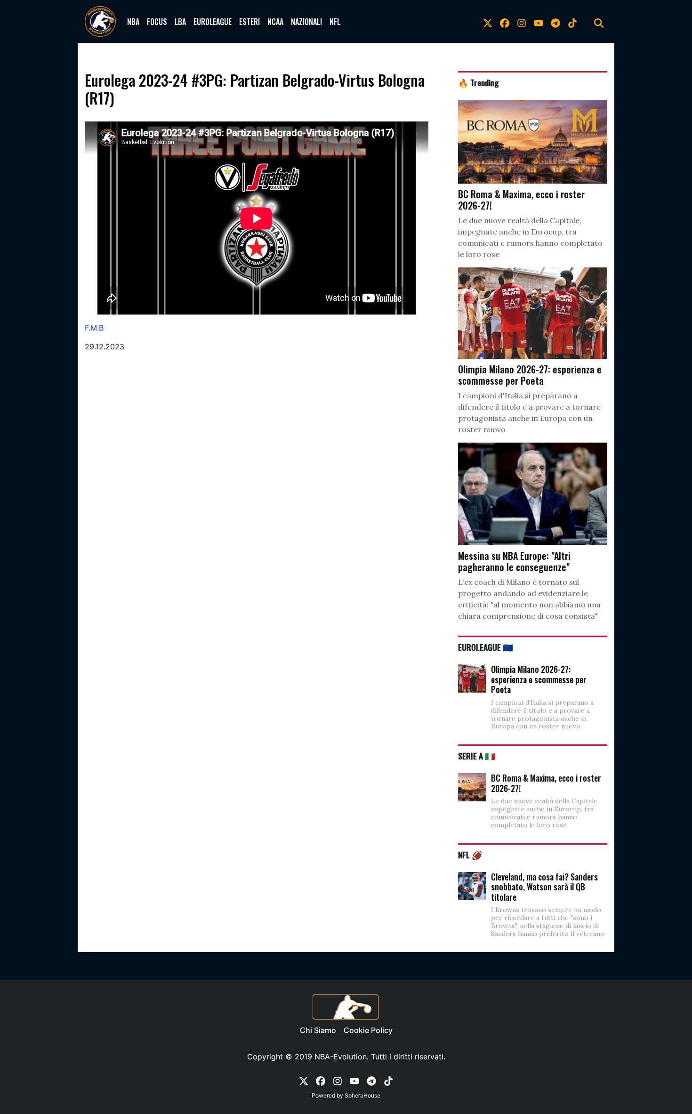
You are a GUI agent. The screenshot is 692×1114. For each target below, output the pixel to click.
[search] (598, 21)
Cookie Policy (368, 1030)
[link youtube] (538, 21)
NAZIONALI (306, 21)
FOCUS (157, 21)
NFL (335, 21)
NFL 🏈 (470, 854)
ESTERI (249, 21)
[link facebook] (504, 21)
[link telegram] (555, 21)
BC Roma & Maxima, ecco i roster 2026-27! (546, 783)
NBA (133, 21)
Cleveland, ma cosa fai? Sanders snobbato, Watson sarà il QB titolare (544, 887)
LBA (180, 21)
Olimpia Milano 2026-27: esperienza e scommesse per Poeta (539, 679)
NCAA (275, 21)
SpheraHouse (362, 1095)
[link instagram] (521, 21)
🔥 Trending (478, 82)
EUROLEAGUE (212, 21)
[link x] (487, 21)
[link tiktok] (572, 21)
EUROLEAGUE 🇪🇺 (485, 647)
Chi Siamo (318, 1030)
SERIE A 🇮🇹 (476, 756)
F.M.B (94, 327)
